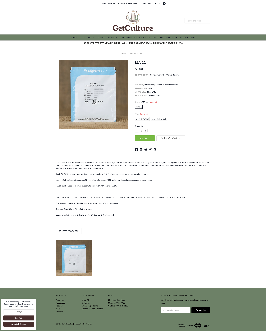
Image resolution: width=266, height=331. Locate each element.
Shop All (74, 37)
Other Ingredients (107, 37)
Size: (141, 114)
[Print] (145, 149)
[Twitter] (150, 149)
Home (124, 53)
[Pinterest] (155, 149)
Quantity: (139, 126)
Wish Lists (145, 3)
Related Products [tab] (68, 231)
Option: (146, 102)
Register (132, 3)
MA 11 (142, 53)
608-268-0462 (108, 3)
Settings (19, 312)
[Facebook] (136, 149)
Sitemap (59, 311)
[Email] (141, 149)
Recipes (184, 37)
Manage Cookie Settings (83, 324)
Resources (171, 37)
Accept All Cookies (18, 324)
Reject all (18, 318)
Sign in (121, 3)
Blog (193, 37)
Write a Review (172, 75)
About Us (158, 37)
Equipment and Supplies (135, 37)
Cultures (87, 37)
